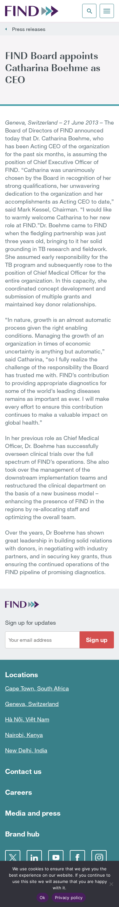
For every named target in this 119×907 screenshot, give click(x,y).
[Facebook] (77, 857)
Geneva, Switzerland (32, 703)
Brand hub (22, 834)
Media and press (33, 813)
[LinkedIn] (34, 857)
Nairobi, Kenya (24, 734)
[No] (111, 884)
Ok (42, 897)
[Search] (89, 11)
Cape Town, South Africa (37, 688)
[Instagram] (99, 857)
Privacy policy (69, 897)
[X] (12, 857)
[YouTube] (55, 857)
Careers (18, 792)
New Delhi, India (26, 750)
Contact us (23, 771)
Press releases (28, 29)
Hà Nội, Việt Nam (27, 719)
